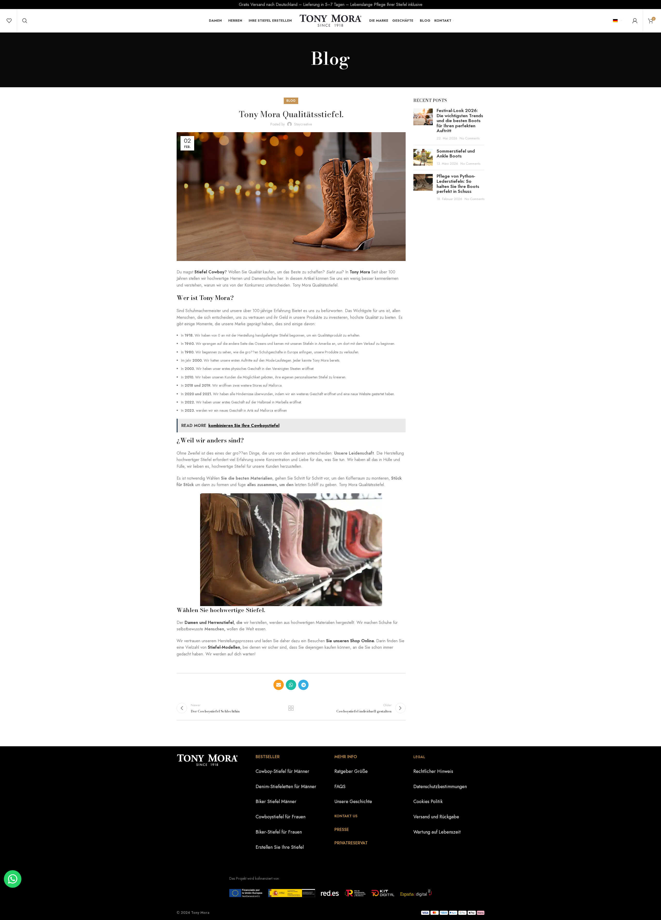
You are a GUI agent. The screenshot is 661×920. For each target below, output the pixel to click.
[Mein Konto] (635, 20)
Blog (291, 100)
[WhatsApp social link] (291, 685)
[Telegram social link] (303, 685)
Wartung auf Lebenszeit (437, 832)
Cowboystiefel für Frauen (280, 816)
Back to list (291, 708)
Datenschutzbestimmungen (440, 786)
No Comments (469, 138)
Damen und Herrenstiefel (209, 622)
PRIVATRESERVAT (351, 843)
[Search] (25, 20)
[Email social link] (278, 685)
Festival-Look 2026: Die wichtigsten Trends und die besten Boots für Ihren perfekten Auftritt (460, 120)
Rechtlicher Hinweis (433, 771)
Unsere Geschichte (353, 801)
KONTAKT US (345, 816)
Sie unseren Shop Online (349, 641)
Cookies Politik (428, 801)
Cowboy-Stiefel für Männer (282, 771)
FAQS (339, 786)
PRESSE (341, 829)
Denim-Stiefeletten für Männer (286, 786)
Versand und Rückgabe (436, 816)
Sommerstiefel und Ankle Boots (456, 154)
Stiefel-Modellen (224, 647)
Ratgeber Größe (351, 771)
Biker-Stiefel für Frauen (279, 832)
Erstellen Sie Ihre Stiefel (280, 847)
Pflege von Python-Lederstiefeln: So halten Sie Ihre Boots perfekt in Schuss (458, 184)
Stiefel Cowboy (209, 272)
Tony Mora (360, 272)
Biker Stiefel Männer (276, 801)
